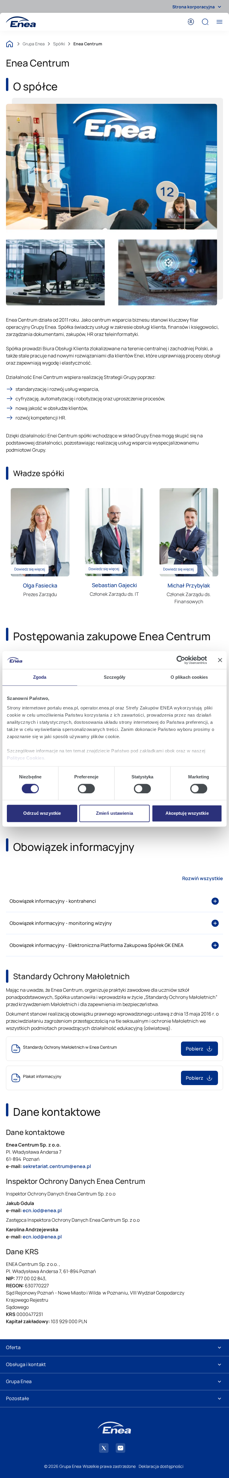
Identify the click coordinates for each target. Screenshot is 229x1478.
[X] (104, 1448)
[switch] (86, 788)
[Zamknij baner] (220, 660)
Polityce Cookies (25, 757)
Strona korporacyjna (193, 7)
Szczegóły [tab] (115, 677)
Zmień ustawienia (114, 813)
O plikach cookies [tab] (189, 677)
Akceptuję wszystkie (187, 813)
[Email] (120, 1448)
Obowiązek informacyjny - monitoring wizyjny (61, 923)
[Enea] (21, 21)
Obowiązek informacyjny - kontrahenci (53, 901)
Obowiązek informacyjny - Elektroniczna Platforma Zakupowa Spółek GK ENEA (96, 945)
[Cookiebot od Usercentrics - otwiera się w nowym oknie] (181, 659)
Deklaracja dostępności (161, 1466)
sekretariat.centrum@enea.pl (57, 1166)
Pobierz (194, 1048)
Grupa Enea (34, 44)
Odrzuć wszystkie (42, 813)
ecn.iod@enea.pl (42, 1236)
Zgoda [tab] (40, 677)
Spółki (59, 44)
